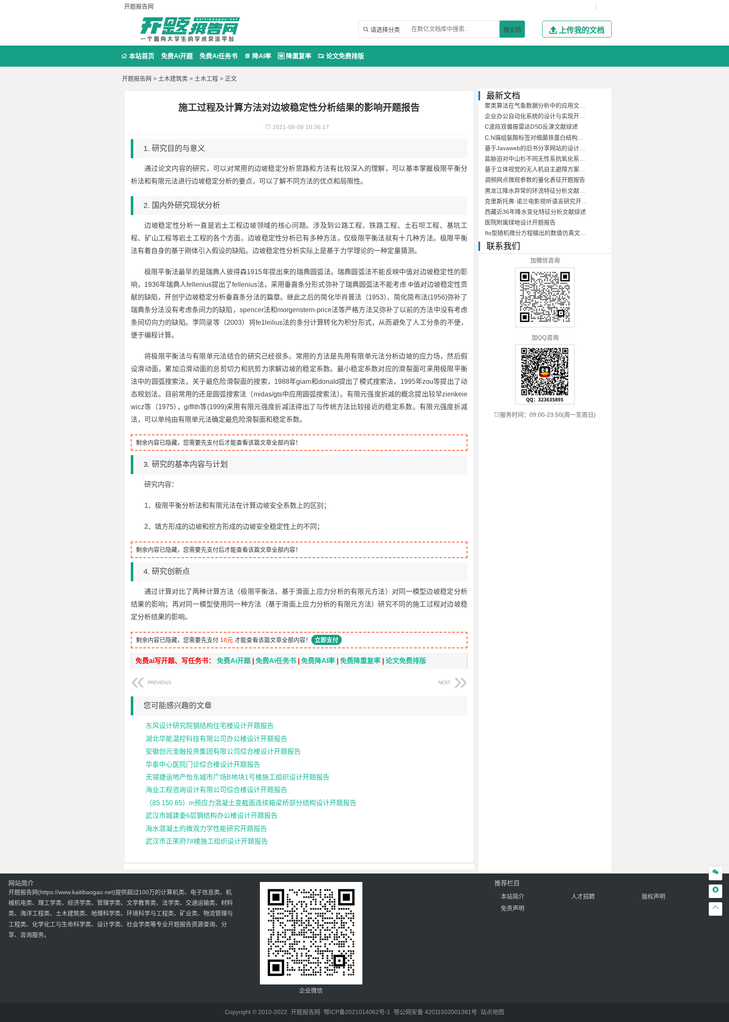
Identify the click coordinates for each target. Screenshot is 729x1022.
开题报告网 (136, 78)
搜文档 (512, 29)
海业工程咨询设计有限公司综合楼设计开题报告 (216, 789)
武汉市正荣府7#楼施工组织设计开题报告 (207, 841)
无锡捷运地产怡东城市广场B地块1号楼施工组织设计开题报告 (237, 777)
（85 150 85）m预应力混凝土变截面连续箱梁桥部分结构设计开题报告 (251, 802)
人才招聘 (583, 896)
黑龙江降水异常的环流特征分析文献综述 (538, 190)
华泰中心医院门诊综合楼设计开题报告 (203, 764)
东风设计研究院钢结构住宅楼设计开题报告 (210, 725)
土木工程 (206, 78)
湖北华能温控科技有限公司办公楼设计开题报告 (216, 738)
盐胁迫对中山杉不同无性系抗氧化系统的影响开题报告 (555, 158)
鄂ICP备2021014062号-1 (357, 1012)
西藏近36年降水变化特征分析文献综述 (535, 211)
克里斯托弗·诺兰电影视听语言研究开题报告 (542, 201)
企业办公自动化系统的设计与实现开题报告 (541, 116)
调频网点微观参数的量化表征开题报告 (535, 179)
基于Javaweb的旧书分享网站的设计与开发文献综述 (553, 148)
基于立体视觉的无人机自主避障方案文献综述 (544, 169)
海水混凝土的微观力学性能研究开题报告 (206, 828)
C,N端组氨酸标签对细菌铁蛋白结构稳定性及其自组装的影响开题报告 (575, 137)
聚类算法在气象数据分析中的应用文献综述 (541, 105)
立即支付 (326, 639)
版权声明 (653, 896)
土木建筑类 (173, 78)
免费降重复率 (360, 660)
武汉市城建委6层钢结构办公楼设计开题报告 (212, 815)
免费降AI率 (318, 660)
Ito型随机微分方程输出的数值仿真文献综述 (541, 232)
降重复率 (294, 55)
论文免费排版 (341, 55)
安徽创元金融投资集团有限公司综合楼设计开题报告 (223, 751)
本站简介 (512, 896)
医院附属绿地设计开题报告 (520, 222)
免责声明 (512, 908)
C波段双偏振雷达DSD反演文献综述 (531, 126)
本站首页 (137, 55)
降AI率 (257, 55)
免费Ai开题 (177, 55)
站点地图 (492, 1012)
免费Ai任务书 (219, 55)
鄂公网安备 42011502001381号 (435, 1012)
